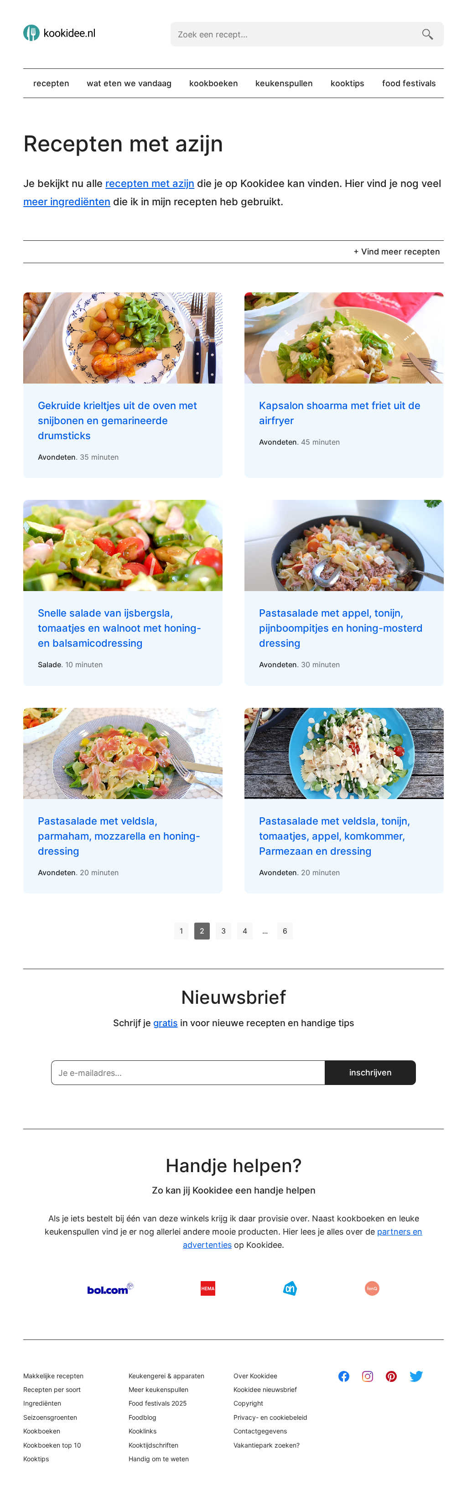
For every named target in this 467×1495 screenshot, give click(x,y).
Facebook (343, 1376)
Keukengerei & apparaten (166, 1376)
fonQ (372, 1288)
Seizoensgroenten (50, 1417)
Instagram (367, 1376)
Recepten (51, 83)
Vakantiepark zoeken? (267, 1445)
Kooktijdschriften (153, 1445)
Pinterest (391, 1376)
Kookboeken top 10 (52, 1445)
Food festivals (409, 83)
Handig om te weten (159, 1459)
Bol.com (111, 1288)
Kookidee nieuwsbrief (265, 1389)
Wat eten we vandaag (129, 83)
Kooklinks (142, 1431)
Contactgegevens (260, 1431)
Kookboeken (213, 83)
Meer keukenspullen (158, 1389)
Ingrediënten (42, 1403)
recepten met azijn (149, 183)
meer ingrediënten (66, 202)
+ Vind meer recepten (396, 251)
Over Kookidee (255, 1376)
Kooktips (347, 83)
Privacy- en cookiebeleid (270, 1417)
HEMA (208, 1288)
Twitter (416, 1376)
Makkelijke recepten (53, 1376)
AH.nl (290, 1288)
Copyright (248, 1403)
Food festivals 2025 (158, 1403)
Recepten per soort (52, 1389)
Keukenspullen (284, 83)
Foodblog (142, 1417)
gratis (165, 1022)
